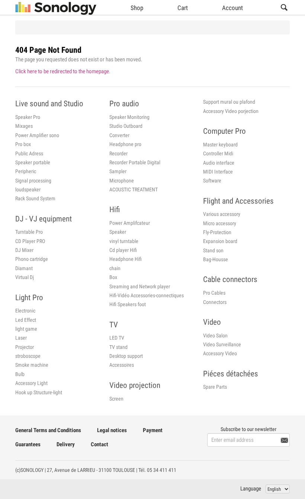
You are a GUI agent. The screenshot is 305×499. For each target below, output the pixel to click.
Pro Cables (214, 293)
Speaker (117, 232)
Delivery (66, 444)
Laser (21, 338)
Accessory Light (31, 383)
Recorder (118, 153)
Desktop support (126, 356)
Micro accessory (219, 223)
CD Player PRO (30, 241)
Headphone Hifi (125, 259)
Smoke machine (31, 365)
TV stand (118, 347)
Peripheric (25, 171)
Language (250, 488)
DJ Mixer (24, 250)
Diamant (24, 268)
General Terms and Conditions (48, 430)
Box (113, 277)
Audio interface (218, 163)
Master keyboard (220, 145)
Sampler (117, 171)
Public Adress (29, 153)
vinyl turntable (123, 241)
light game (26, 329)
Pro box (23, 144)
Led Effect (25, 320)
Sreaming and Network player (139, 286)
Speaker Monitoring (129, 117)
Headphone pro (125, 144)
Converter (119, 135)
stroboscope (28, 356)
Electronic (25, 311)
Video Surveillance (222, 344)
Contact (99, 444)
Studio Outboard (125, 126)
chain (115, 268)
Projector (24, 347)
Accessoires (121, 365)
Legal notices (112, 430)
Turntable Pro (29, 232)
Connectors (215, 302)
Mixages (24, 126)
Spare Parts (215, 387)
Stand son (213, 250)
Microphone (121, 181)
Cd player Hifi (123, 250)
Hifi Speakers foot (127, 304)
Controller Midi (218, 153)
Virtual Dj (24, 277)
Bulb (20, 374)
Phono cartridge (31, 259)
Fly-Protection (217, 232)
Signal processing (33, 181)
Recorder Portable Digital (134, 162)
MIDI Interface (218, 172)
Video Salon (215, 335)
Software (212, 181)
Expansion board (220, 241)
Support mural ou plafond (229, 102)
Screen (116, 399)
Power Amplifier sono (37, 135)
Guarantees (28, 444)
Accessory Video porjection (231, 111)
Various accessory (221, 214)
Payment (153, 430)
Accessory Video (220, 353)
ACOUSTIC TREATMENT (133, 189)
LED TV (116, 338)
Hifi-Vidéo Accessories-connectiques (146, 295)
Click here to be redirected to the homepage (62, 71)
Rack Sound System (35, 198)
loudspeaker (28, 189)
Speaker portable (32, 162)
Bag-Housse (215, 259)
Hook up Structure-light (38, 392)
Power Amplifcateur (129, 223)
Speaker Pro (27, 117)
